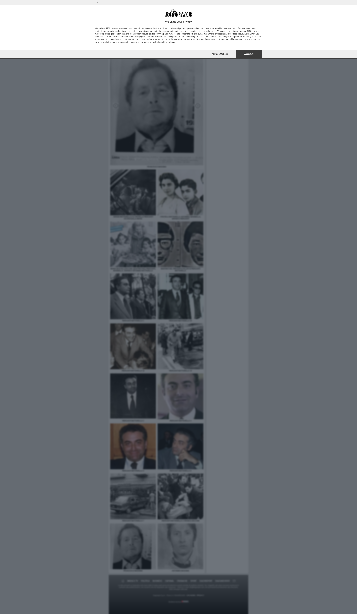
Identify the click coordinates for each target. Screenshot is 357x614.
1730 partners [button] (112, 28)
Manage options (220, 54)
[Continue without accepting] (97, 2)
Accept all (249, 54)
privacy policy (137, 42)
